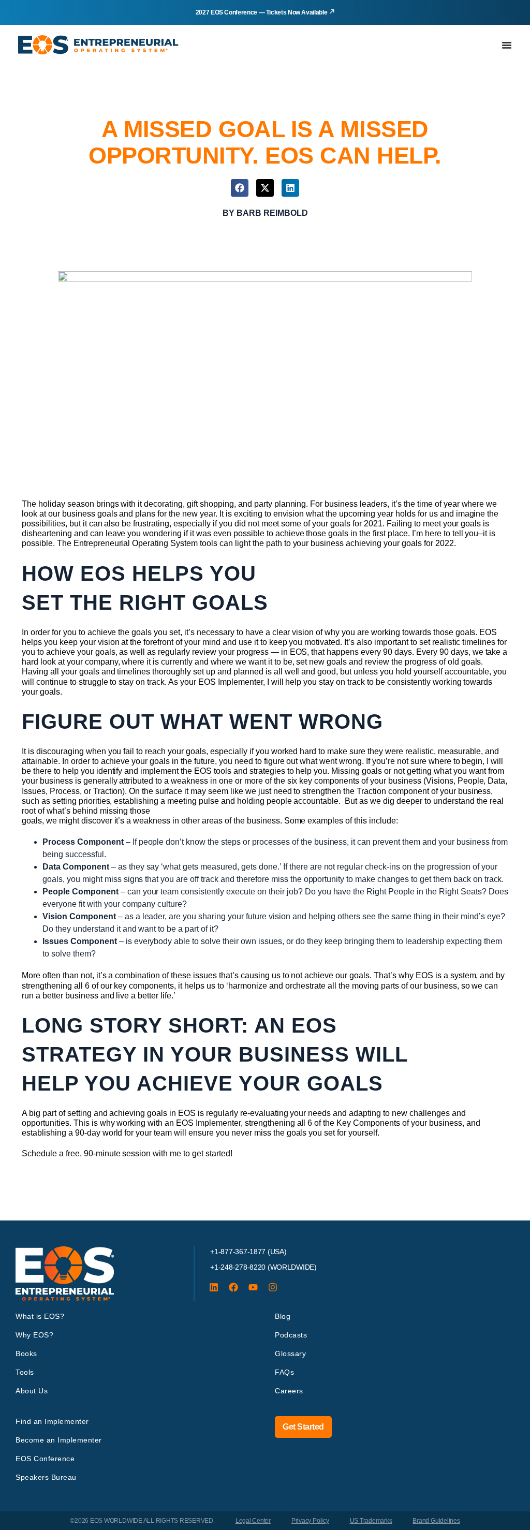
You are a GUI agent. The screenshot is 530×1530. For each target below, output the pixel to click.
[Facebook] (233, 1287)
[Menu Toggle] (507, 45)
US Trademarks (371, 1520)
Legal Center (253, 1520)
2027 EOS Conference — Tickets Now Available (262, 12)
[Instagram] (272, 1287)
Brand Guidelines (436, 1520)
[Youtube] (253, 1287)
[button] (239, 188)
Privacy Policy (310, 1520)
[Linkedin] (213, 1287)
